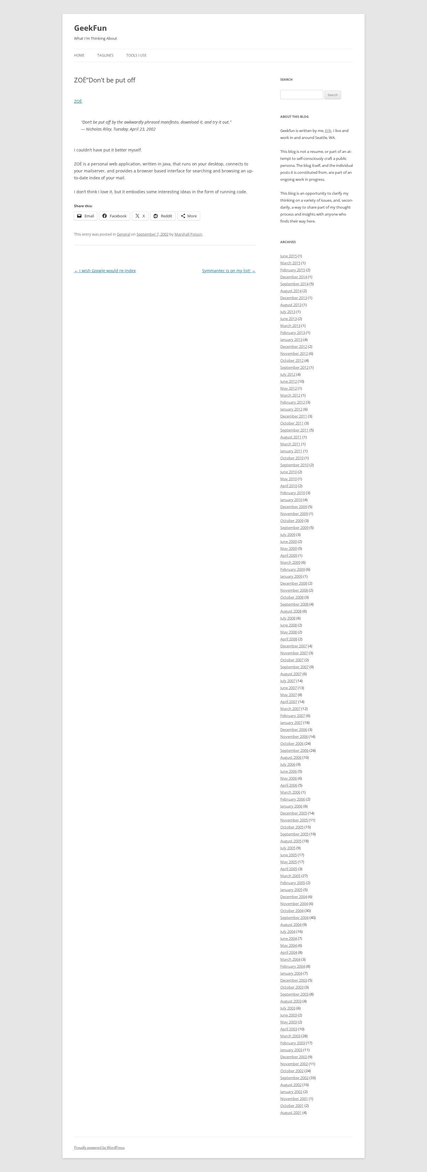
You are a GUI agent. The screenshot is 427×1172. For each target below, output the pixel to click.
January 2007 (291, 722)
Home (79, 55)
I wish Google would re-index (105, 270)
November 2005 (294, 820)
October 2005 (292, 827)
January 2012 (291, 409)
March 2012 (290, 395)
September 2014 (294, 283)
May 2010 (288, 478)
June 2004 (288, 938)
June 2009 (288, 541)
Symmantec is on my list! (229, 270)
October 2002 (292, 1070)
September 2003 (294, 994)
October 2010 (292, 458)
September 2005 (294, 834)
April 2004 (288, 952)
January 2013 (291, 339)
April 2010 (288, 485)
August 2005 (291, 841)
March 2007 (290, 708)
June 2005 (288, 854)
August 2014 (291, 290)
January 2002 (291, 1091)
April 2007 (288, 701)
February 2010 (292, 492)
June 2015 (288, 256)
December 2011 (293, 416)
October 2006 (292, 743)
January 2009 (291, 576)
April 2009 (288, 555)
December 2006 (293, 729)
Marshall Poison (188, 234)
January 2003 (291, 1049)
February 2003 (292, 1042)
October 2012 (292, 360)
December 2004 (293, 896)
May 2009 (288, 548)
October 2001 (292, 1105)
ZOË (78, 101)
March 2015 (290, 263)
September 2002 (294, 1077)
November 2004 (294, 903)
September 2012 (294, 367)
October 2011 (292, 423)
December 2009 (293, 506)
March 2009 (290, 562)
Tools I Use (136, 55)
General (123, 234)
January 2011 (291, 451)
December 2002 (293, 1056)
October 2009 (292, 520)
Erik (328, 130)
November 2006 (294, 736)
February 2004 (292, 966)
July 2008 (287, 618)
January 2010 (291, 499)
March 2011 (290, 444)
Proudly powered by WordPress (99, 1147)
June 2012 (288, 381)
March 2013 (290, 325)
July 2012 (287, 374)
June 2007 (288, 687)
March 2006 (290, 792)
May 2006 (288, 778)
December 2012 (293, 346)
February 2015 (292, 269)
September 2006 (294, 750)
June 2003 (288, 1015)
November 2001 (294, 1098)
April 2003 (288, 1029)
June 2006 (288, 771)
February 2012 (292, 402)
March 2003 (290, 1036)
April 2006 (288, 785)
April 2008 (288, 639)
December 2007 (293, 646)
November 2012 (294, 353)
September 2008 (294, 604)
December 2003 (293, 980)
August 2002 (291, 1084)
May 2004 (288, 945)
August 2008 (291, 611)
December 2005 (293, 813)
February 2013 (292, 332)
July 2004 (287, 931)
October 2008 (292, 597)
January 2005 (291, 889)
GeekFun (90, 28)
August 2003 (291, 1001)
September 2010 (294, 464)
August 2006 (291, 757)
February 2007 (292, 715)
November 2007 (294, 652)
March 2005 (290, 875)
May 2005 (288, 861)
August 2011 (291, 437)
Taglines (105, 55)
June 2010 (288, 471)
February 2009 (292, 569)
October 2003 (292, 987)
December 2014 (293, 276)
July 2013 (287, 311)
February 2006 (292, 799)
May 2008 (288, 632)
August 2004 (291, 924)
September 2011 (294, 430)
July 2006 (287, 764)
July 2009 (287, 534)
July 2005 (287, 847)
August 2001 (291, 1112)
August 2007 (291, 673)
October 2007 (292, 659)
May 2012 (288, 388)
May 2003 (288, 1022)
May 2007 (288, 694)
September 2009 (294, 527)
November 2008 (294, 590)
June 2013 (288, 318)
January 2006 (291, 806)
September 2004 (294, 917)
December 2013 (293, 297)
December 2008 (293, 583)
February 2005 (292, 882)
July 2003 (287, 1008)
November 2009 (294, 513)
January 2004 (291, 973)
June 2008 (288, 625)
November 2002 (294, 1063)
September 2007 (294, 666)
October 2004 (292, 910)
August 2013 (291, 304)
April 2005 (288, 868)
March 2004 (290, 959)
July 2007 (287, 680)
